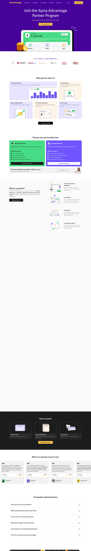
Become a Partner (45, 24)
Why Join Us (27, 2)
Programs (35, 2)
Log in (68, 2)
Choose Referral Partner (27, 163)
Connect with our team (64, 170)
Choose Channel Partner (63, 163)
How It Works (43, 2)
